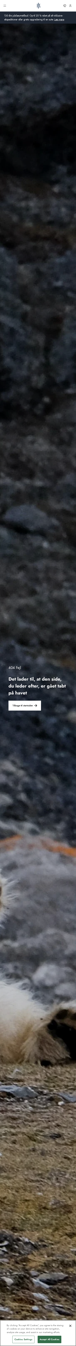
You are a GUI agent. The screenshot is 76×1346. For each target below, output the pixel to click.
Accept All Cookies (49, 1339)
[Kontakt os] (65, 5)
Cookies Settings (23, 1339)
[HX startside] (39, 6)
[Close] (70, 1326)
